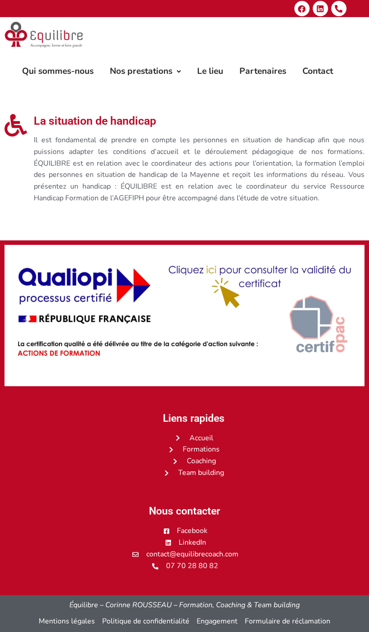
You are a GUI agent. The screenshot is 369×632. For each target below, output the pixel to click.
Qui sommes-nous (58, 71)
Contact (317, 71)
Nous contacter (184, 511)
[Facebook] (302, 8)
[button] (145, 71)
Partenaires (262, 71)
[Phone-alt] (338, 8)
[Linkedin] (320, 8)
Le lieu (210, 71)
